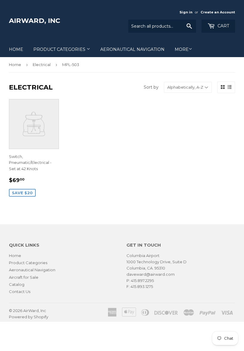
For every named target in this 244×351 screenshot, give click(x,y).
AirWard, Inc (34, 20)
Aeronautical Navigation (132, 49)
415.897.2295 (142, 280)
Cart (222, 26)
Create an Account (218, 12)
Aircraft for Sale (23, 277)
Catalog (16, 284)
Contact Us (19, 291)
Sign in (186, 12)
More (182, 49)
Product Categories (60, 49)
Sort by (151, 87)
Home (16, 49)
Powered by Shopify (28, 316)
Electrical (42, 64)
